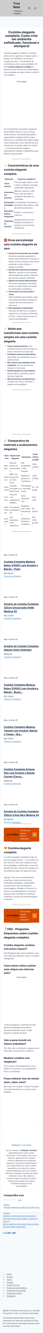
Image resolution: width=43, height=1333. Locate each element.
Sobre (9, 1279)
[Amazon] (13, 1233)
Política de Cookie (14, 1293)
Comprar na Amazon (12, 576)
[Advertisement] (21, 105)
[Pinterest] (9, 1233)
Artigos (10, 1277)
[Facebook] (4, 1233)
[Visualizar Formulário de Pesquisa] (29, 8)
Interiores (18, 1207)
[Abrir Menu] (35, 8)
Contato (10, 1282)
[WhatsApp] (11, 1233)
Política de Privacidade (16, 1290)
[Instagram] (5, 1233)
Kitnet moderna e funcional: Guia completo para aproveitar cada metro (21, 1224)
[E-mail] (14, 1233)
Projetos (36, 1207)
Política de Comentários (17, 1288)
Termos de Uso (13, 1285)
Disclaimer (11, 1296)
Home (9, 1274)
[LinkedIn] (7, 1233)
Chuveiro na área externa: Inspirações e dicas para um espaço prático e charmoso (20, 1216)
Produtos (27, 1207)
